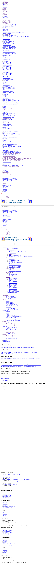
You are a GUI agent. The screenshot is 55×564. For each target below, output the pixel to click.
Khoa (4, 9)
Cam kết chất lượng (7, 21)
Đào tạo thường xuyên (8, 496)
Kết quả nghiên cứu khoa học (9, 35)
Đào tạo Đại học (6, 85)
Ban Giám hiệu (6, 42)
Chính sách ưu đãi (4, 359)
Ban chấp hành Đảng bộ (8, 41)
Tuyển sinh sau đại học (8, 180)
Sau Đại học (5, 80)
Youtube (5, 514)
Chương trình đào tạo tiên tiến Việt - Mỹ (9, 352)
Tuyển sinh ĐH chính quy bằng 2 (10, 179)
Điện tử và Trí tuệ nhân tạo (9, 133)
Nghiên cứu (5, 4)
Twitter (4, 515)
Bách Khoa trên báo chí (36, 365)
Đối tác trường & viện (8, 110)
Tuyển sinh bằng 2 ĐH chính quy (29, 366)
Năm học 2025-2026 (7, 63)
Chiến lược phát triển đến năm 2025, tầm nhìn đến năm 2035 (16, 36)
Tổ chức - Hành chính (8, 147)
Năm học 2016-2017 (7, 74)
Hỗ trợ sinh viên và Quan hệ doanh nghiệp (12, 152)
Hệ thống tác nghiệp (7, 507)
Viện (4, 13)
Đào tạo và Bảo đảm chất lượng (10, 144)
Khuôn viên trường (7, 22)
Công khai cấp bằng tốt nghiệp (9, 24)
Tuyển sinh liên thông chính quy (15, 366)
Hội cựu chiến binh (7, 173)
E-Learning (5, 504)
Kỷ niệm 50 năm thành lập (8, 26)
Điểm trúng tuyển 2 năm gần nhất (10, 484)
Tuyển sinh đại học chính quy (9, 178)
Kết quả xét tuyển (18, 347)
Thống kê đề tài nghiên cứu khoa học (11, 100)
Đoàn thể (5, 14)
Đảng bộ (5, 170)
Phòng (4, 10)
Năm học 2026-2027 (7, 62)
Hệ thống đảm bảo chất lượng (9, 52)
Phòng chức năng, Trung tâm (9, 47)
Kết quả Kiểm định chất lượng (9, 53)
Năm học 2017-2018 (7, 73)
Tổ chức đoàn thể (7, 45)
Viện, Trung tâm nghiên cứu (9, 48)
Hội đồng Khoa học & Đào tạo (9, 43)
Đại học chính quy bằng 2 (8, 79)
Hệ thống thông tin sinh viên (9, 115)
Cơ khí (4, 129)
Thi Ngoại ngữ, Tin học (8, 91)
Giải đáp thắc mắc (4, 366)
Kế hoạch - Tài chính (7, 145)
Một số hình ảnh (6, 59)
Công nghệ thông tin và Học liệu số (10, 151)
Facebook (5, 512)
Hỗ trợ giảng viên (7, 124)
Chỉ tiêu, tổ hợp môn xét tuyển (14, 358)
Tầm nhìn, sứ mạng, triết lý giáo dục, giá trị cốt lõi (13, 32)
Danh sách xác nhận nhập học (28, 347)
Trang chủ (5, 215)
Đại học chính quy (7, 78)
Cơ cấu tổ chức (6, 20)
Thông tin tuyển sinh (7, 492)
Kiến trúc (5, 135)
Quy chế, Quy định (7, 118)
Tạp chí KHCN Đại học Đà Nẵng (10, 102)
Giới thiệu (5, 1)
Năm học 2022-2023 (7, 67)
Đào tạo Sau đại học (7, 86)
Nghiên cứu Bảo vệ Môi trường (10, 154)
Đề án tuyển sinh (36, 358)
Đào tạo (5, 3)
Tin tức (4, 96)
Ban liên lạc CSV (7, 176)
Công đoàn (5, 171)
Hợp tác (5, 5)
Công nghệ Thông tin (7, 128)
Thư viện (5, 502)
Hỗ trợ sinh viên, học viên (8, 117)
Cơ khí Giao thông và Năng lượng (10, 131)
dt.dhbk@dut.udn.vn (5, 378)
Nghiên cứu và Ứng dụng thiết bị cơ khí (11, 160)
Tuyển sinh (5, 2)
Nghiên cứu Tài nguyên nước (9, 157)
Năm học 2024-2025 (7, 65)
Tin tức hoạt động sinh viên (9, 113)
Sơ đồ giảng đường (7, 57)
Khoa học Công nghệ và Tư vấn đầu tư (11, 153)
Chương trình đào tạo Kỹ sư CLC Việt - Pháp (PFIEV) (29, 352)
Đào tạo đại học (6, 494)
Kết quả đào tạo (6, 34)
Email (4, 505)
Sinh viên (5, 7)
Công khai (5, 23)
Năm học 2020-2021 (7, 69)
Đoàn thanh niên (6, 172)
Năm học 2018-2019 (7, 72)
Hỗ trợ (4, 8)
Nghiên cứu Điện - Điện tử (9, 156)
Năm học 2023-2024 (7, 66)
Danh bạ (5, 190)
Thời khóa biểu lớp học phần (9, 88)
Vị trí (4, 56)
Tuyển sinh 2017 (6, 216)
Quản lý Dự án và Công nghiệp (10, 137)
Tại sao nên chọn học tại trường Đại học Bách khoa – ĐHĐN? (16, 479)
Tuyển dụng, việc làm (7, 119)
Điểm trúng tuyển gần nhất (25, 365)
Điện (4, 132)
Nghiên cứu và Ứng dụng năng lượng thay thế (13, 159)
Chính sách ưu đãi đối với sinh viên (10, 481)
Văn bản (5, 187)
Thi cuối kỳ (5, 89)
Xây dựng (5, 138)
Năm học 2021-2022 (7, 68)
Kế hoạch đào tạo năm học (9, 87)
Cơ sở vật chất (6, 143)
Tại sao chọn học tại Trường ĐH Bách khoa (10, 365)
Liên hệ (4, 27)
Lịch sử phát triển (7, 33)
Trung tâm (5, 11)
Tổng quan (5, 18)
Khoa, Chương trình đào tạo (9, 46)
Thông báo (5, 98)
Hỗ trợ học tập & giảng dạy (9, 122)
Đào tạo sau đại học (7, 495)
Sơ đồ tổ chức (6, 40)
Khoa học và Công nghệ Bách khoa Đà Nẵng (13, 165)
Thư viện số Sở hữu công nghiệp (10, 104)
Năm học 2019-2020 (7, 71)
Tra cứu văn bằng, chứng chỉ (9, 92)
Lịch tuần (5, 189)
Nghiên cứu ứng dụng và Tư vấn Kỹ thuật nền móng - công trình (17, 158)
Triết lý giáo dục (6, 30)
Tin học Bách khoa (7, 162)
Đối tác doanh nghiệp (7, 108)
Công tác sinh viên (7, 141)
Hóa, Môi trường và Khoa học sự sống (11, 134)
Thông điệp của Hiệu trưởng (9, 17)
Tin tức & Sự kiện (7, 185)
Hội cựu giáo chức (7, 174)
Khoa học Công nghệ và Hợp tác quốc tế (12, 146)
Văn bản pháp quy (7, 497)
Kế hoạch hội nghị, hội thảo (9, 101)
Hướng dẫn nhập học (9, 347)
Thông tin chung (4, 358)
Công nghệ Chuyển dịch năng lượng (11, 166)
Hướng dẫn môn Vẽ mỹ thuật (26, 358)
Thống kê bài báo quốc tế (8, 99)
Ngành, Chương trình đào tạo (7, 353)
